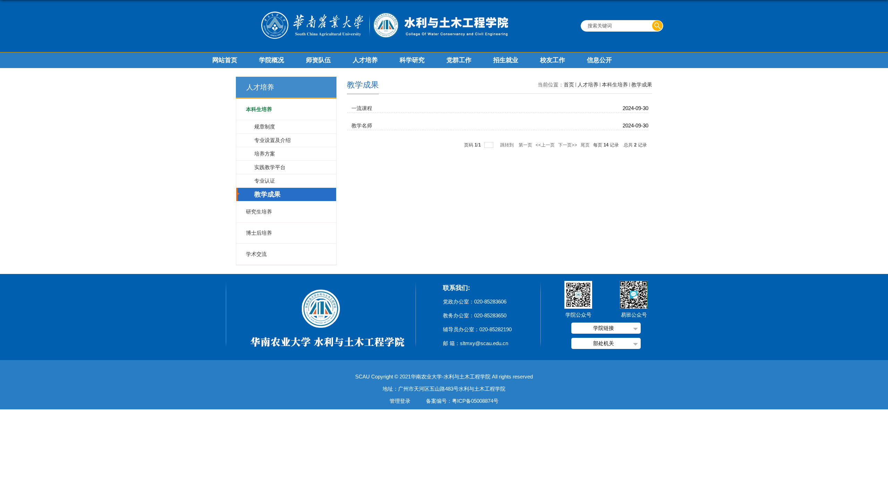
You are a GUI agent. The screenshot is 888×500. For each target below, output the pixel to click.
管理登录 (400, 401)
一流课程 (361, 108)
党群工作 (458, 60)
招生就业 (505, 60)
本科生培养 (615, 85)
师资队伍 (318, 60)
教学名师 (361, 125)
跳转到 (507, 145)
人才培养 (365, 60)
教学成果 (641, 85)
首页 (569, 85)
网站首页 (224, 60)
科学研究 (412, 60)
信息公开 (599, 60)
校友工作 (552, 60)
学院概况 (271, 60)
